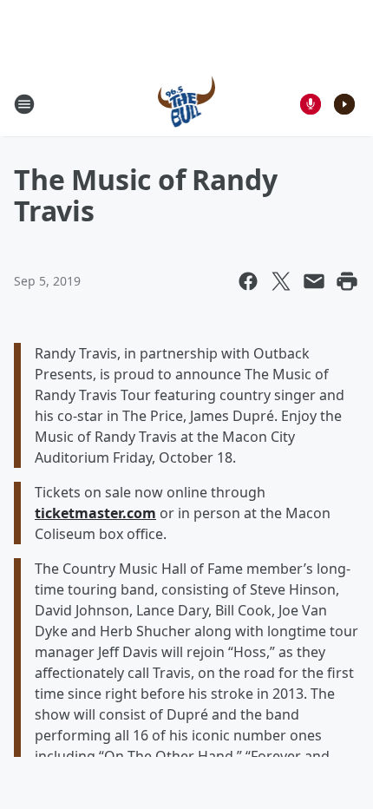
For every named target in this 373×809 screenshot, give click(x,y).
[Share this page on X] (281, 281)
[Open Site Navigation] (24, 104)
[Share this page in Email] (314, 281)
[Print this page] (347, 281)
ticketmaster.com (95, 513)
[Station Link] (187, 104)
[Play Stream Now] (344, 104)
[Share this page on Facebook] (248, 281)
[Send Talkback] (310, 104)
